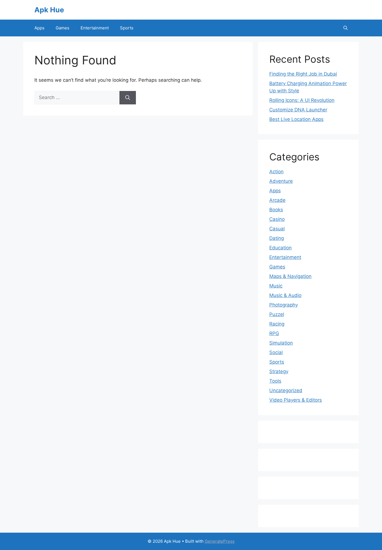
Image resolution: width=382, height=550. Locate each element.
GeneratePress (220, 541)
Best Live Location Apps (296, 119)
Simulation (281, 343)
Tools (275, 381)
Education (280, 248)
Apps (39, 28)
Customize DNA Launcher (298, 110)
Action (276, 171)
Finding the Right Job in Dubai (303, 74)
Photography (283, 305)
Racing (276, 324)
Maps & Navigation (290, 276)
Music (275, 286)
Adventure (281, 181)
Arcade (277, 200)
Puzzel (276, 314)
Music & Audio (285, 295)
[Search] (127, 97)
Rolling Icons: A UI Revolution (301, 100)
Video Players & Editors (295, 400)
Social (276, 352)
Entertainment (95, 28)
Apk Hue (49, 10)
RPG (274, 333)
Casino (277, 219)
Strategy (278, 371)
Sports (126, 28)
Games (62, 28)
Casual (277, 228)
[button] (345, 28)
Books (276, 209)
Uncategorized (285, 390)
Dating (276, 238)
